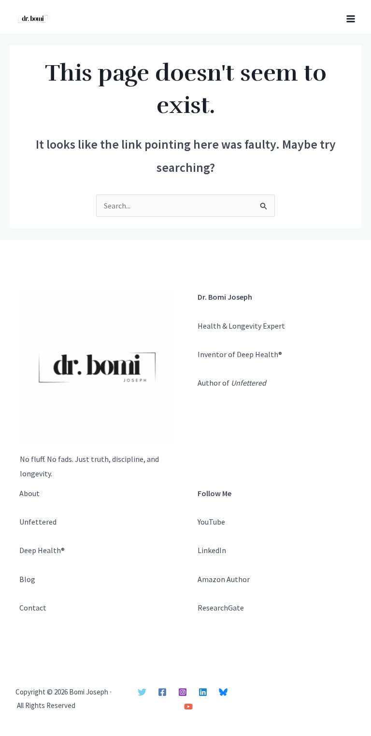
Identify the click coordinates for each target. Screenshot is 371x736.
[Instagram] (182, 692)
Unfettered (38, 522)
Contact (32, 607)
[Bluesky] (223, 692)
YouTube (211, 522)
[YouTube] (188, 706)
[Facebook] (162, 692)
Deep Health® (42, 550)
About (29, 493)
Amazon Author (224, 579)
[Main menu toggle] (350, 18)
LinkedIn (212, 550)
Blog (27, 579)
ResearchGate (221, 607)
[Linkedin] (203, 692)
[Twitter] (142, 692)
